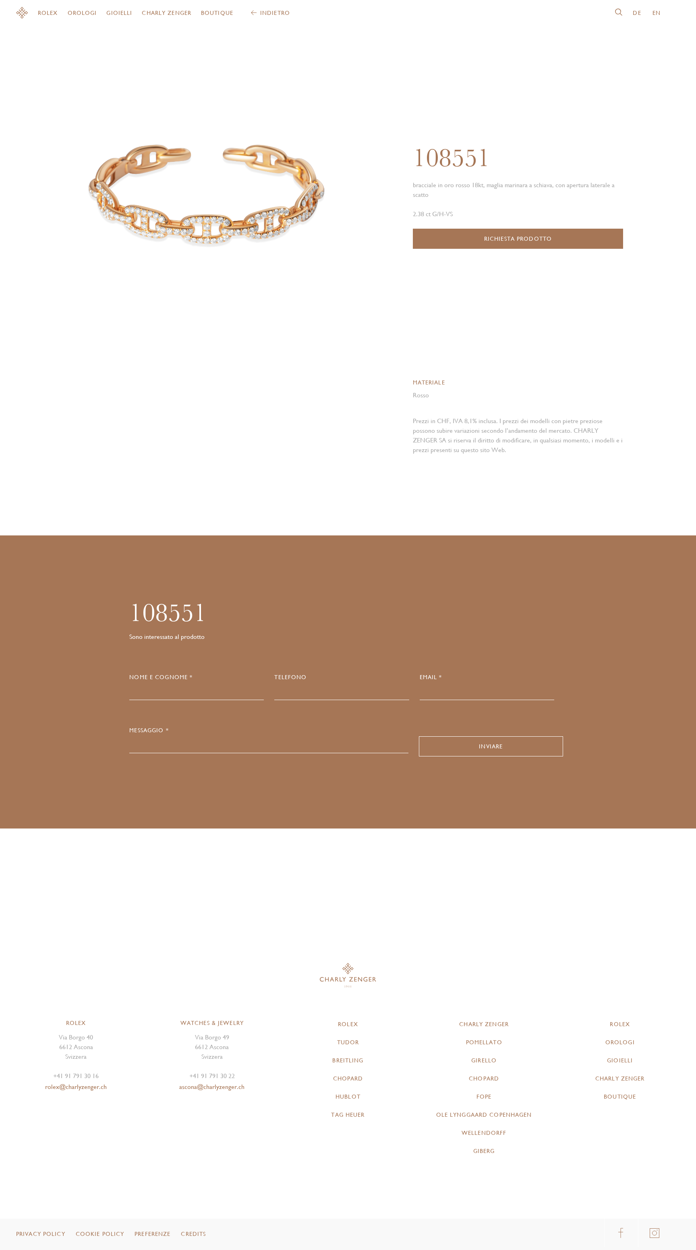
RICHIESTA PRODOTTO (518, 239)
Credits (193, 1234)
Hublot (348, 1096)
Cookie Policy (100, 1234)
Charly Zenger (166, 13)
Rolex (48, 13)
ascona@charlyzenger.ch (211, 1087)
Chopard (348, 1078)
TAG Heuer (348, 1115)
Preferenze (152, 1234)
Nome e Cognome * (161, 677)
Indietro (275, 13)
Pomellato (484, 1042)
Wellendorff (484, 1133)
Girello (484, 1060)
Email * (431, 677)
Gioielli (119, 13)
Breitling (347, 1060)
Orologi (82, 13)
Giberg (484, 1151)
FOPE (483, 1096)
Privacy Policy (40, 1234)
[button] (273, 197)
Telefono (290, 677)
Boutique (217, 13)
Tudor (348, 1042)
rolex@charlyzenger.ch (76, 1087)
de (637, 13)
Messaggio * (148, 730)
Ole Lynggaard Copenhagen (484, 1115)
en (656, 13)
